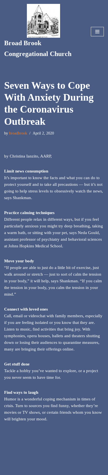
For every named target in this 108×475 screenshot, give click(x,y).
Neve (32, 469)
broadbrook (18, 133)
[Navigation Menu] (97, 31)
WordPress (71, 469)
